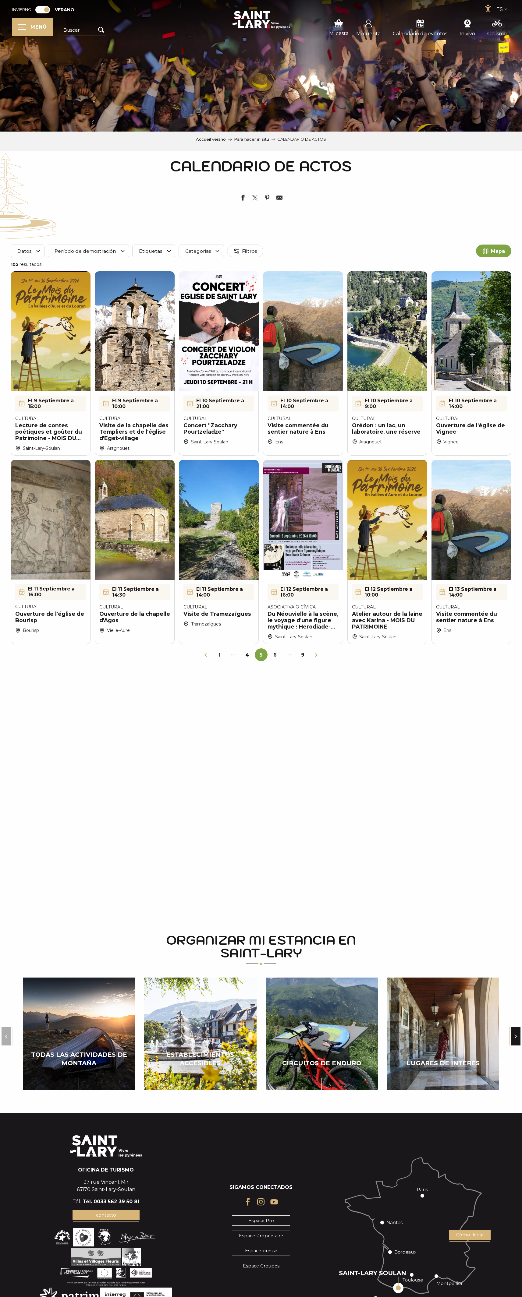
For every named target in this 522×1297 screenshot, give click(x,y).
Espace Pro (261, 1220)
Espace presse (261, 1250)
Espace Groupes (261, 1266)
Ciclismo (497, 34)
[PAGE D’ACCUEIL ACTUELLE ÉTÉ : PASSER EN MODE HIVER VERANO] (42, 9)
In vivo (467, 34)
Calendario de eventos (420, 34)
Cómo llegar (470, 1235)
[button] (84, 30)
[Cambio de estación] (44, 9)
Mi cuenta (368, 34)
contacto (106, 1215)
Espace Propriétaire (261, 1236)
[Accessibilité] (488, 8)
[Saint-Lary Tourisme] (261, 20)
